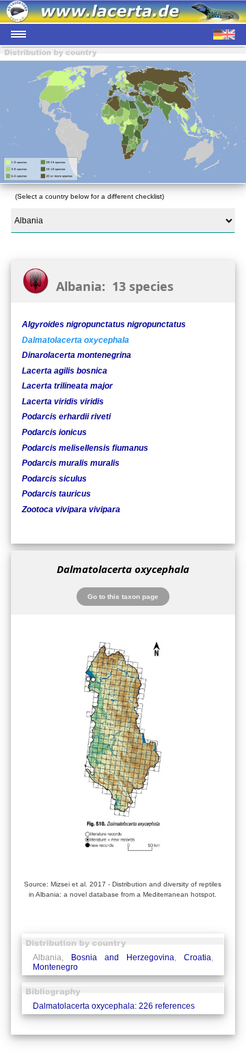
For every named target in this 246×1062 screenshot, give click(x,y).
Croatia (197, 957)
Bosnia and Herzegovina (122, 957)
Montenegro (55, 967)
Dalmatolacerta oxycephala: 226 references (114, 1006)
